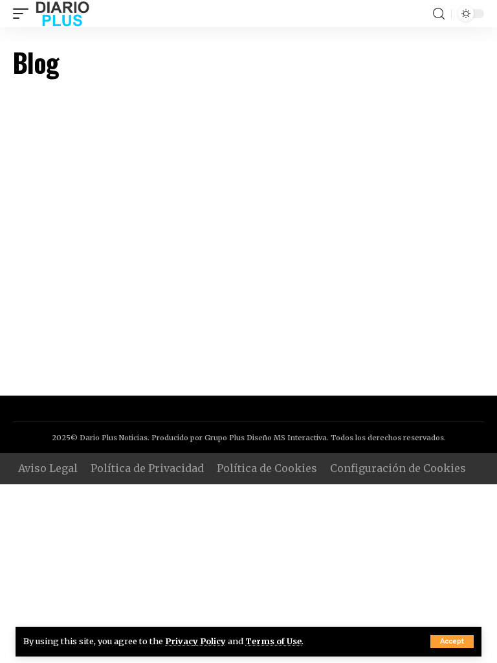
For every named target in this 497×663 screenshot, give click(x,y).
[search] (439, 14)
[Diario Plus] (62, 13)
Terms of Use (273, 641)
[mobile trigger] (24, 13)
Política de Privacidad (147, 468)
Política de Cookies (267, 468)
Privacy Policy (195, 641)
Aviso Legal (48, 468)
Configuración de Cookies (398, 468)
